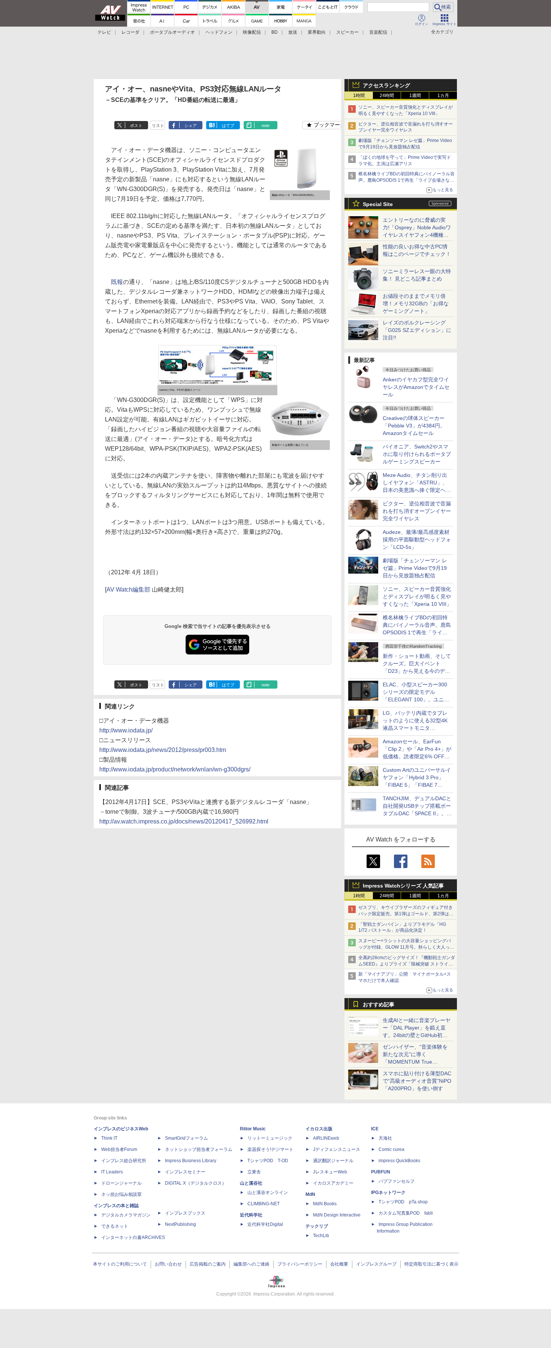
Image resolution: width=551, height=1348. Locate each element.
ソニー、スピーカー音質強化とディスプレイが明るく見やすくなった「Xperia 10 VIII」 (417, 596)
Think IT (109, 1138)
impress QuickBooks (399, 1160)
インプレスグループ (376, 1264)
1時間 (359, 95)
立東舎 (254, 1172)
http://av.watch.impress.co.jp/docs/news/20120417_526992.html (183, 821)
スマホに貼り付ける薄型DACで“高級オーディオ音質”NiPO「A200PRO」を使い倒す (417, 1080)
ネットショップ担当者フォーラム (198, 1149)
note (266, 125)
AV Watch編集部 (128, 589)
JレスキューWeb (330, 1172)
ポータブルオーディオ (172, 32)
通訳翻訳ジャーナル (333, 1160)
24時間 (387, 95)
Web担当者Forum (119, 1149)
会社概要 (339, 1264)
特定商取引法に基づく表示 (431, 1264)
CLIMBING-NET (263, 1203)
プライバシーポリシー (299, 1264)
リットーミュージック (269, 1138)
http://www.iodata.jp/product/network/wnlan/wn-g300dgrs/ (174, 769)
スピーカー (347, 32)
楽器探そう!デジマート (270, 1149)
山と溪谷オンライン (267, 1192)
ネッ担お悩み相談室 (121, 1194)
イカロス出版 (318, 1128)
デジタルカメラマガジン (126, 1215)
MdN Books (325, 1203)
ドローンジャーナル (121, 1183)
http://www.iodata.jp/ (126, 730)
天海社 (385, 1138)
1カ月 (443, 95)
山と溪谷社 (251, 1183)
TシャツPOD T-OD (267, 1160)
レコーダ (130, 32)
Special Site (378, 204)
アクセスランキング (386, 85)
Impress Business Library (190, 1160)
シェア (190, 125)
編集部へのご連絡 (252, 1264)
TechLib (321, 1235)
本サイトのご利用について (120, 1264)
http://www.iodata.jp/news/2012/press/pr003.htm (162, 750)
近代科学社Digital (265, 1224)
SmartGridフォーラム (186, 1138)
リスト (158, 125)
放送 (292, 32)
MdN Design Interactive (337, 1215)
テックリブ (316, 1226)
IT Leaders (112, 1172)
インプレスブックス (185, 1213)
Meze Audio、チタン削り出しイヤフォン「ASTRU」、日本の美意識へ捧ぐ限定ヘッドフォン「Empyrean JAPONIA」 (417, 490)
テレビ (104, 32)
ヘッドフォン (218, 32)
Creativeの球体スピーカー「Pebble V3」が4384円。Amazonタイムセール (414, 425)
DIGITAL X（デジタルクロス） (195, 1183)
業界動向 (317, 32)
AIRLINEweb (326, 1138)
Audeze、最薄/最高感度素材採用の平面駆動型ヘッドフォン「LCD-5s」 (417, 539)
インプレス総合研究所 (123, 1160)
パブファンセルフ (397, 1181)
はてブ (228, 125)
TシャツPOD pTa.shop (403, 1202)
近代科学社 (251, 1215)
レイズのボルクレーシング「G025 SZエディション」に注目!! (417, 330)
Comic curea (391, 1149)
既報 (117, 282)
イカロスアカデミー (333, 1183)
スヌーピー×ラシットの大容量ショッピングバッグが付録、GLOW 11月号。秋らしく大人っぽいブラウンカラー (406, 947)
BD (274, 32)
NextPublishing (180, 1224)
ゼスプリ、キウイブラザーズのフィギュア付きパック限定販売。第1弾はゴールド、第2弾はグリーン (406, 914)
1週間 (415, 95)
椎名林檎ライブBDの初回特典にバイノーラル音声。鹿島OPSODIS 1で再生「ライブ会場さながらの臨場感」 (406, 180)
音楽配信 (378, 32)
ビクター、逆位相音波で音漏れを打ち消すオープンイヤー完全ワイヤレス (417, 511)
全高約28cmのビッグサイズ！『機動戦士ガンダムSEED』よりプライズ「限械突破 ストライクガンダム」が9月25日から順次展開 (406, 964)
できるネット (114, 1226)
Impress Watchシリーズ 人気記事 (403, 886)
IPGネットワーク (388, 1192)
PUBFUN (380, 1172)
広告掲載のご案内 (208, 1264)
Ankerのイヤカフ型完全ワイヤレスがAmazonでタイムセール (416, 387)
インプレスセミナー (185, 1172)
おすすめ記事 (378, 1004)
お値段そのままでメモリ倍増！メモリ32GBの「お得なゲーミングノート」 (416, 303)
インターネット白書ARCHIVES (133, 1237)
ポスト (136, 125)
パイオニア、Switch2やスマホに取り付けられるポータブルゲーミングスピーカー (417, 454)
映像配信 (252, 32)
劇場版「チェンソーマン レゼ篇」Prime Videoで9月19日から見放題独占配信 (415, 567)
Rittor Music (253, 1128)
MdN (310, 1194)
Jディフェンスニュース (336, 1149)
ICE (375, 1128)
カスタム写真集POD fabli (406, 1213)
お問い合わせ (168, 1264)
